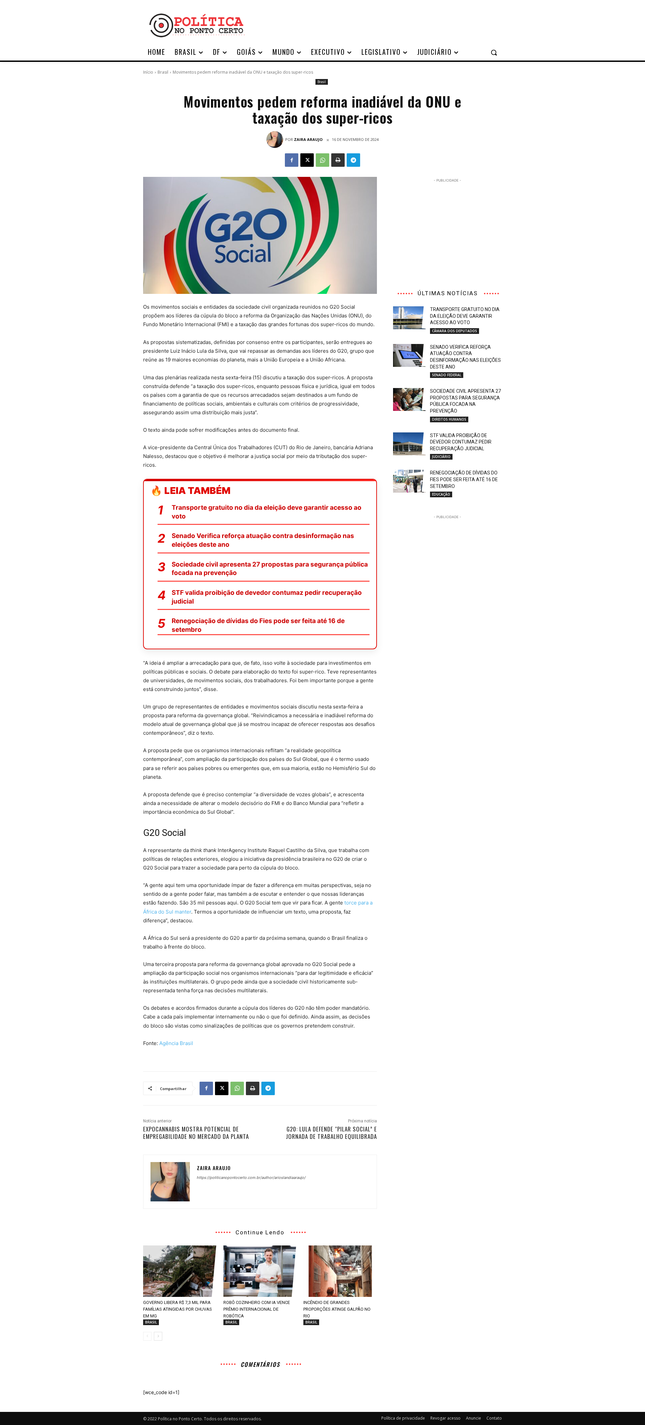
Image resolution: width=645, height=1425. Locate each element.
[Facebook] (291, 160)
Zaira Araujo (308, 139)
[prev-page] (147, 1336)
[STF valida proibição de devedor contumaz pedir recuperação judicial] (409, 443)
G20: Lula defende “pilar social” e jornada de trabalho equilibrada (331, 1133)
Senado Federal (446, 375)
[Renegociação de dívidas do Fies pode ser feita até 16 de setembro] (409, 481)
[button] (494, 52)
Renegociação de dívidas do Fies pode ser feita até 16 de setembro (258, 625)
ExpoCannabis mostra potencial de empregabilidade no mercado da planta (196, 1133)
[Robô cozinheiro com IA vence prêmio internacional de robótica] (260, 1271)
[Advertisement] (376, 24)
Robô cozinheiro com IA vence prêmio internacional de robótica (256, 1309)
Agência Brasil (176, 1043)
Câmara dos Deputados (454, 331)
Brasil (163, 72)
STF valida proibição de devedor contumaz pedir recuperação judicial (267, 597)
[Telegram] (353, 160)
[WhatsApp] (322, 160)
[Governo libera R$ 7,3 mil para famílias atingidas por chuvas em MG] (180, 1271)
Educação (441, 494)
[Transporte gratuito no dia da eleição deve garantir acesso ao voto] (409, 317)
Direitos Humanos (449, 419)
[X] (307, 160)
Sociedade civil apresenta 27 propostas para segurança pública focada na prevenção (270, 569)
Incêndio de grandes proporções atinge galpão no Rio (337, 1309)
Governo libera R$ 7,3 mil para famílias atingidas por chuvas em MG (177, 1309)
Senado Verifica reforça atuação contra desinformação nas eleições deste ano (263, 540)
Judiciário (441, 456)
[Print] (338, 160)
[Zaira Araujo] (275, 139)
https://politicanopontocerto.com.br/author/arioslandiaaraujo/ (251, 1177)
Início (148, 72)
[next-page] (158, 1336)
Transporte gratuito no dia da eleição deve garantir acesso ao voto (266, 512)
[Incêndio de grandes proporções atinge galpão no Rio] (340, 1271)
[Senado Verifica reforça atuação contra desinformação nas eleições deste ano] (409, 355)
